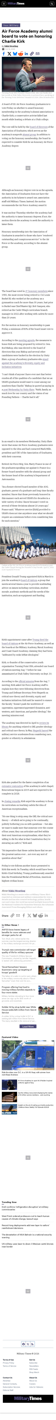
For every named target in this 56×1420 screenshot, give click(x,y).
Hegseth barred (40, 730)
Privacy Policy (8, 1362)
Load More (28, 1026)
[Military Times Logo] (16, 3)
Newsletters (34, 1366)
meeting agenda (27, 340)
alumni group (29, 134)
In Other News (9, 925)
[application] (28, 1055)
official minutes (26, 681)
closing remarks (12, 801)
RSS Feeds (33, 1369)
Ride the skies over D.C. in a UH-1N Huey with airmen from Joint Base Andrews (26, 1073)
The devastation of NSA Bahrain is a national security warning (27, 1236)
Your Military (11, 25)
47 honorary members (36, 291)
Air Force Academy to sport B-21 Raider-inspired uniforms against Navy (35, 1081)
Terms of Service (9, 1366)
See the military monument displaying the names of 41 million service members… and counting (35, 1094)
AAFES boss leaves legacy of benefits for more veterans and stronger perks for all (16, 932)
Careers (32, 1383)
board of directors (39, 127)
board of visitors (29, 580)
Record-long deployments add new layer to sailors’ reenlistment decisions (25, 1226)
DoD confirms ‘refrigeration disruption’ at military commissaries (25, 1208)
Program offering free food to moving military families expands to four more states (18, 989)
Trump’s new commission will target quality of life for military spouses (19, 951)
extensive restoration (12, 786)
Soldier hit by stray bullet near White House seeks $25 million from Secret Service (19, 1009)
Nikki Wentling (11, 46)
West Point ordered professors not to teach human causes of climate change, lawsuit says (25, 1217)
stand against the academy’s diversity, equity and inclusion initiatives (25, 363)
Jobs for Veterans (36, 1387)
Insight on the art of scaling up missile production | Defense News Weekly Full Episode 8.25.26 (35, 1106)
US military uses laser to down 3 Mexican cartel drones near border (27, 1245)
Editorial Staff (8, 1390)
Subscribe (33, 1362)
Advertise (6, 1380)
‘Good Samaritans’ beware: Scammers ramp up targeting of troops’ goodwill (17, 969)
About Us (33, 1380)
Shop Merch (34, 1372)
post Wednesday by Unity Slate (19, 389)
